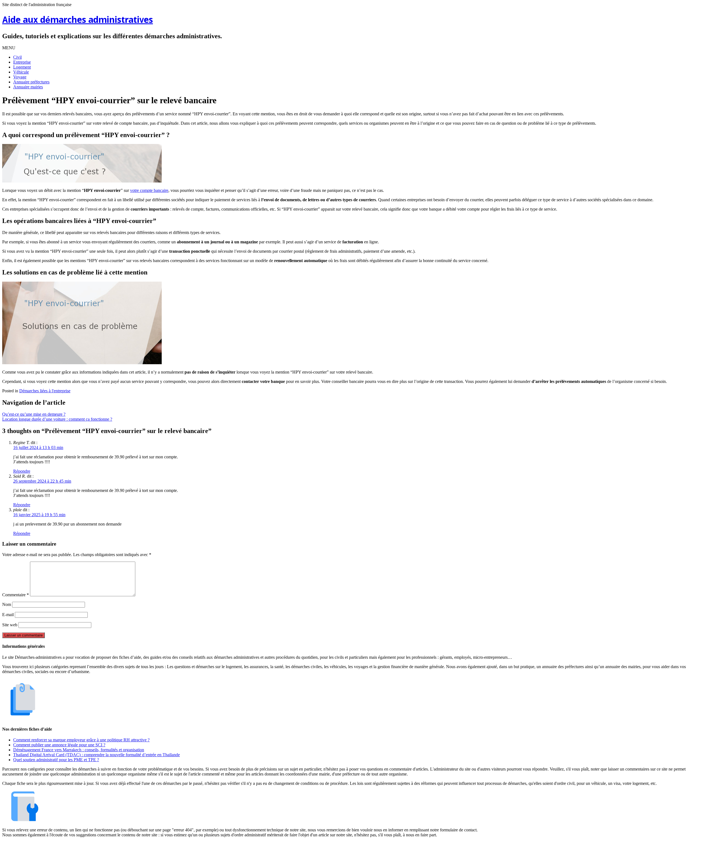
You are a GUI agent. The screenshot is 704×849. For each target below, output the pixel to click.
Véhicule (21, 72)
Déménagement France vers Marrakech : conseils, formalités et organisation (78, 749)
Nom (6, 604)
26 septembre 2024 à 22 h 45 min (42, 481)
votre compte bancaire (149, 190)
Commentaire (15, 594)
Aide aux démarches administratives (77, 20)
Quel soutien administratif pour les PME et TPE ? (56, 759)
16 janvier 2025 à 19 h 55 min (39, 514)
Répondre (21, 471)
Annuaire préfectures (31, 82)
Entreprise (22, 62)
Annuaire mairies (28, 87)
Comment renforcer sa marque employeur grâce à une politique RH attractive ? (81, 740)
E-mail (8, 614)
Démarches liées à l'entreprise (44, 390)
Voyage (19, 77)
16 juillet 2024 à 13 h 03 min (38, 447)
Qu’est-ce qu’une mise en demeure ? (33, 414)
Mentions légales (324, 844)
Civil (17, 57)
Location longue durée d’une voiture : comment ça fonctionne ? (57, 419)
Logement (22, 67)
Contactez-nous (380, 844)
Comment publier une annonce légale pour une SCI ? (59, 744)
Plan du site (353, 844)
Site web (9, 624)
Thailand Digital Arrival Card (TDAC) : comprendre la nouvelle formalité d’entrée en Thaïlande (96, 754)
